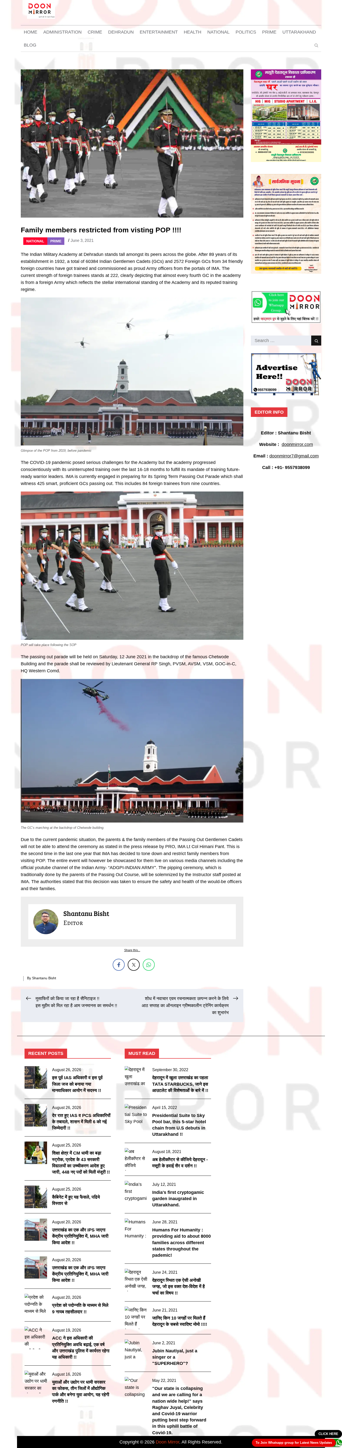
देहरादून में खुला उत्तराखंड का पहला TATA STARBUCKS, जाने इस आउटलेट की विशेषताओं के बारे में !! (180, 1084)
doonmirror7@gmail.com (294, 455)
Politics (246, 32)
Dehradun (121, 32)
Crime (95, 32)
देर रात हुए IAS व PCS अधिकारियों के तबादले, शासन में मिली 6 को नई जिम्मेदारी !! (81, 1122)
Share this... (132, 950)
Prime (269, 32)
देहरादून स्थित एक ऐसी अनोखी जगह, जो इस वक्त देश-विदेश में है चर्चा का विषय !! (178, 1286)
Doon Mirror (167, 1441)
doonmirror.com (297, 444)
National (218, 32)
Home (30, 32)
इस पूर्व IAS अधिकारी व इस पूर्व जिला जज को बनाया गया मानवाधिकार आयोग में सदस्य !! (77, 1084)
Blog (30, 45)
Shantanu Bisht (44, 978)
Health (192, 32)
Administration (62, 32)
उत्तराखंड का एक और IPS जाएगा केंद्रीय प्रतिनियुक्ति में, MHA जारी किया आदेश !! (80, 1236)
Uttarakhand (299, 32)
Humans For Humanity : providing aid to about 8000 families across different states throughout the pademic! (181, 1242)
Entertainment (159, 32)
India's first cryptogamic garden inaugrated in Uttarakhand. (178, 1198)
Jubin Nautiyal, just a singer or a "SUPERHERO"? (174, 1357)
